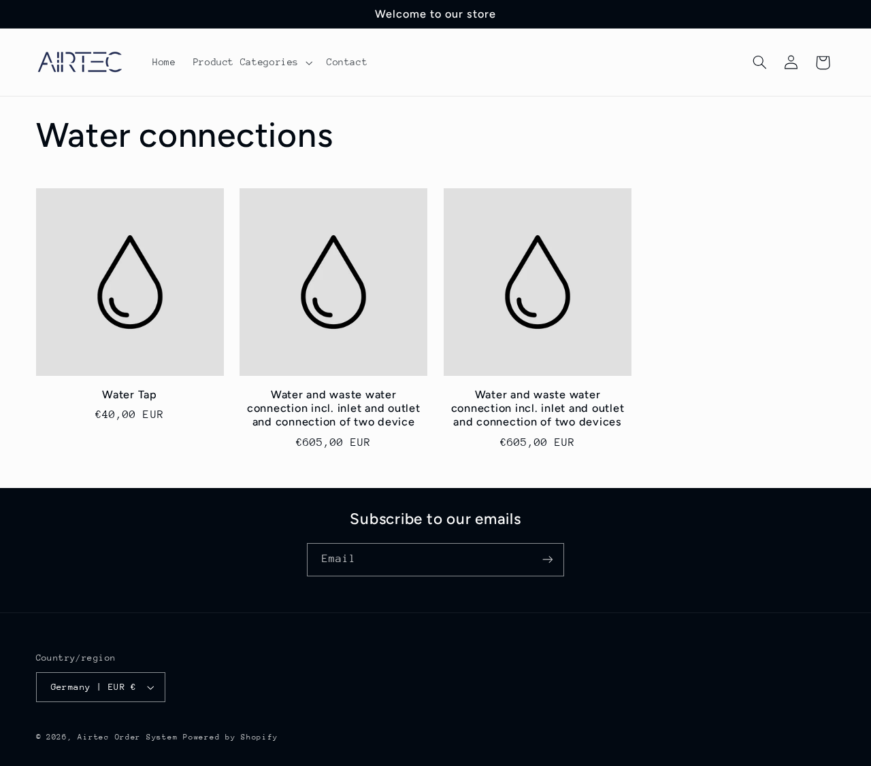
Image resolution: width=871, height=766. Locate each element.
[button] (251, 62)
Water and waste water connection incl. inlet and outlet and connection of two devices (538, 408)
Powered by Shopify (230, 737)
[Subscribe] (547, 559)
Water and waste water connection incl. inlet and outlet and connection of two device (334, 408)
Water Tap (129, 394)
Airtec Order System (128, 737)
